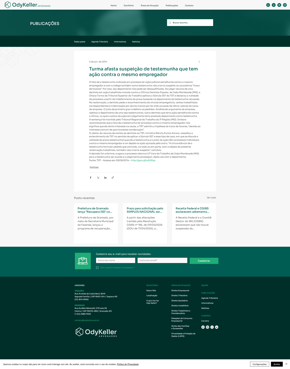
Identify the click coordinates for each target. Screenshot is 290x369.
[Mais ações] (199, 61)
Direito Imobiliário (179, 305)
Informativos (120, 42)
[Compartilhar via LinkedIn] (105, 177)
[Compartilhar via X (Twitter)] (98, 177)
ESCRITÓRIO (152, 285)
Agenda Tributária (99, 42)
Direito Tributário (179, 295)
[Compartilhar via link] (112, 177)
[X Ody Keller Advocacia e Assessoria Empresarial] (279, 5)
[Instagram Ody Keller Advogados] (285, 5)
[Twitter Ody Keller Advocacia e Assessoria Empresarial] (212, 327)
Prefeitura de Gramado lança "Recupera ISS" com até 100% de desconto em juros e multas (95, 210)
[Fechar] (286, 364)
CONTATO (206, 316)
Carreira (205, 321)
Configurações (260, 364)
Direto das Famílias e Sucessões (180, 327)
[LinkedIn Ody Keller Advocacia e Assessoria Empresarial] (216, 327)
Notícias (136, 42)
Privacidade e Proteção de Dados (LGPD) (183, 334)
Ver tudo (211, 197)
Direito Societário (179, 300)
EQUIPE (204, 285)
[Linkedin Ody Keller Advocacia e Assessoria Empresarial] (274, 5)
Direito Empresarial (180, 290)
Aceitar (277, 364)
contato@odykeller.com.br (87, 320)
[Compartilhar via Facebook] (90, 177)
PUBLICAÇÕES (208, 293)
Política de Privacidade (128, 364)
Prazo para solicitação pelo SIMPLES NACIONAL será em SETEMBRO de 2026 (145, 210)
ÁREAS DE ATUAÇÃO (180, 285)
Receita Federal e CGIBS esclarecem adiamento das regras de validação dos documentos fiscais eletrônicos (192, 210)
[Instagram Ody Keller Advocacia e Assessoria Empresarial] (207, 327)
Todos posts (79, 42)
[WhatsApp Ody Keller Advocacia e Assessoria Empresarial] (268, 5)
